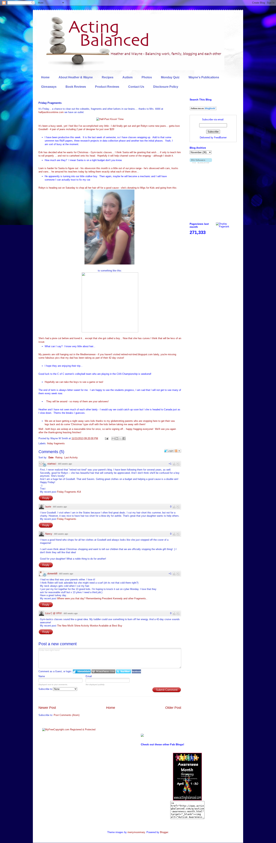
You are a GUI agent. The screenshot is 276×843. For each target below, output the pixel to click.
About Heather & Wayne (76, 77)
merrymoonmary (136, 832)
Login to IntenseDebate (82, 671)
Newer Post (47, 708)
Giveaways (49, 86)
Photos (147, 77)
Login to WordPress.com (103, 671)
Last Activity (71, 457)
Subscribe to (45, 689)
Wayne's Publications (204, 77)
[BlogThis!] (117, 438)
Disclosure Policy (165, 86)
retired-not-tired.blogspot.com (137, 354)
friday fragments (56, 443)
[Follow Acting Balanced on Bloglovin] (203, 109)
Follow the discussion (177, 451)
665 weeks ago (65, 464)
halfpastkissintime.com (51, 112)
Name (41, 676)
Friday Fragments (66, 519)
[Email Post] (106, 438)
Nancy (48, 533)
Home (45, 77)
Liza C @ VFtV (53, 613)
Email (89, 676)
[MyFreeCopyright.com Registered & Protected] (68, 729)
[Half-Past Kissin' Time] (110, 119)
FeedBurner (220, 137)
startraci (51, 463)
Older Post (173, 708)
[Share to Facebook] (124, 438)
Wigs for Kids (147, 187)
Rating (58, 457)
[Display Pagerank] (226, 226)
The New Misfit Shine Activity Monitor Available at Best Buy (89, 625)
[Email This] (113, 438)
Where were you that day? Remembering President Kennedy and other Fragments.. (102, 598)
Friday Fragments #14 (69, 491)
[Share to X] (120, 438)
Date (51, 457)
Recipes (107, 77)
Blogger (164, 832)
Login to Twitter (123, 671)
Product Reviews (107, 86)
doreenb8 (52, 573)
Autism (127, 77)
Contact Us (136, 86)
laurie (48, 506)
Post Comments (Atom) (66, 715)
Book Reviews (76, 86)
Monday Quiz (170, 77)
